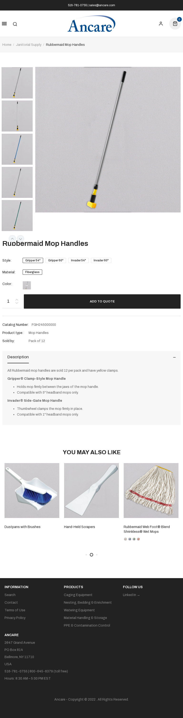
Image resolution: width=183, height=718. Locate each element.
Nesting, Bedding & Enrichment (88, 602)
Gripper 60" (55, 260)
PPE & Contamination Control (87, 625)
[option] (18, 83)
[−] (16, 304)
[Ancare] (91, 23)
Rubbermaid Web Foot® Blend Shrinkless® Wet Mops (97, 529)
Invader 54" (78, 260)
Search (10, 595)
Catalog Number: (15, 325)
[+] (16, 299)
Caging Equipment (78, 595)
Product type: (12, 333)
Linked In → (131, 595)
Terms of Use (15, 610)
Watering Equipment (79, 610)
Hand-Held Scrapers (30, 527)
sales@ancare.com (102, 5)
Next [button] (20, 238)
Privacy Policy (15, 618)
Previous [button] (12, 238)
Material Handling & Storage (85, 618)
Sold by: (8, 341)
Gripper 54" (33, 260)
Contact (11, 602)
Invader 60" (101, 260)
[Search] (15, 23)
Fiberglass (32, 272)
